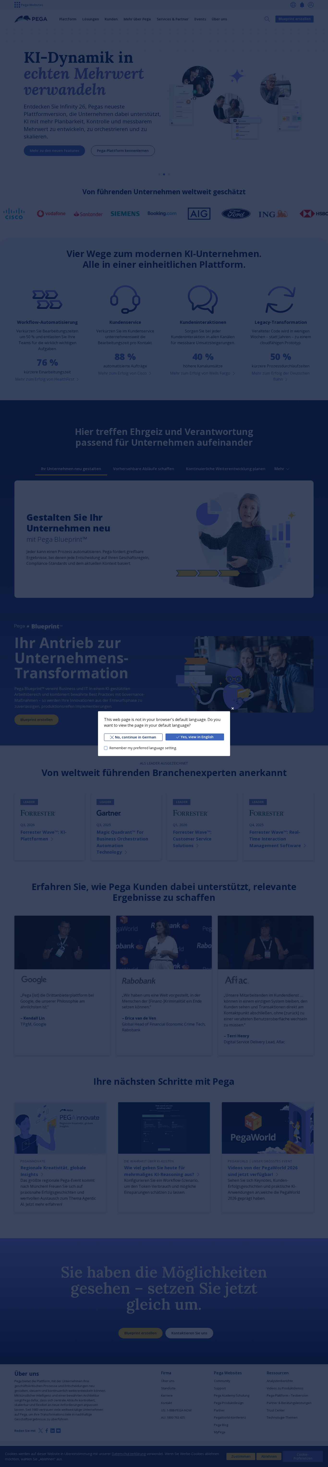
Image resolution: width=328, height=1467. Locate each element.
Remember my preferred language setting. (143, 748)
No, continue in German (135, 737)
